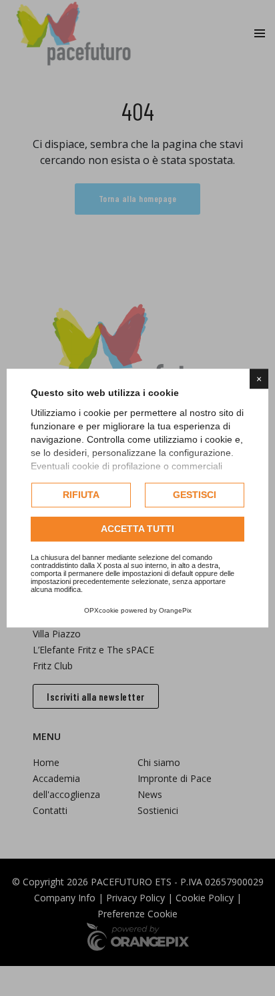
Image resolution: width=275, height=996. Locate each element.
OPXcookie (101, 610)
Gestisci (194, 494)
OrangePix (175, 610)
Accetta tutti (137, 528)
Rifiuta (81, 494)
